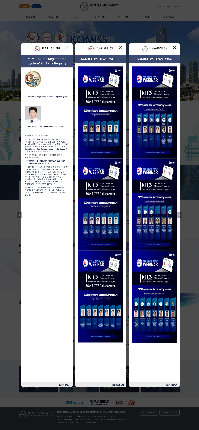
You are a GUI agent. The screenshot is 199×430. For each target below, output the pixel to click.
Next (179, 215)
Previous (19, 215)
